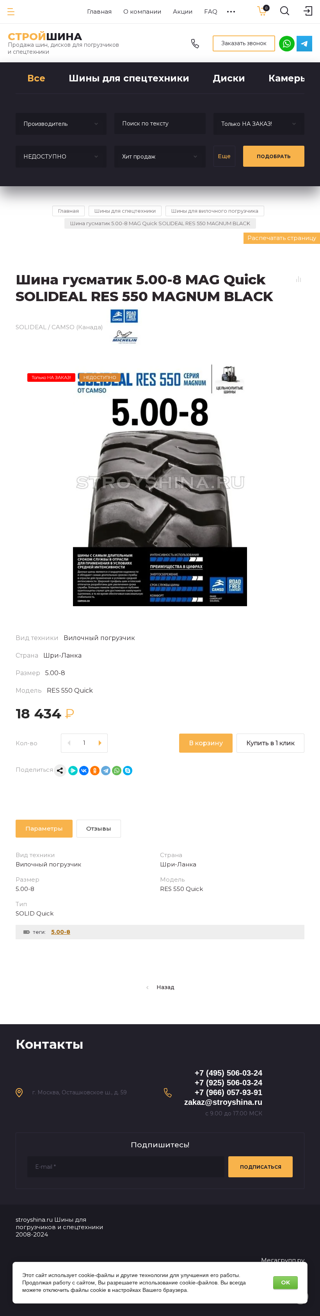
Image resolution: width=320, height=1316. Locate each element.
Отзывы (98, 828)
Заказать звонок (244, 43)
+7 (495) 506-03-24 (228, 1073)
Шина (45, 36)
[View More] (231, 11)
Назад (165, 987)
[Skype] (127, 770)
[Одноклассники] (95, 770)
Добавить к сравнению (298, 279)
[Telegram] (105, 770)
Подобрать (274, 156)
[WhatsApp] (116, 770)
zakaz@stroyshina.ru (223, 1102)
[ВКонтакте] (84, 770)
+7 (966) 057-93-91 (228, 1092)
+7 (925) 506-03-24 (228, 1082)
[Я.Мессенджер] (73, 770)
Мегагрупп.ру (282, 1260)
